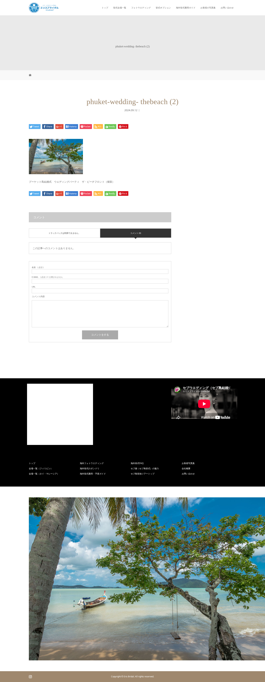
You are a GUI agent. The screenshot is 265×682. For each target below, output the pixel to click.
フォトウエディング (141, 7)
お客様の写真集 (208, 7)
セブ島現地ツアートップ (142, 473)
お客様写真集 (188, 463)
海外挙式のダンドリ (89, 468)
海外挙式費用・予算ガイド (93, 473)
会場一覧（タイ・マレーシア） (44, 473)
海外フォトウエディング (92, 463)
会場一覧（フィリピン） (41, 468)
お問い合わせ (227, 7)
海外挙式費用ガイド (185, 7)
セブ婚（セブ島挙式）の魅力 (145, 468)
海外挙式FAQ (137, 463)
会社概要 (186, 468)
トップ (105, 7)
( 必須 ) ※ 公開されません (47, 277)
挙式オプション (163, 7)
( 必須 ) (38, 267)
